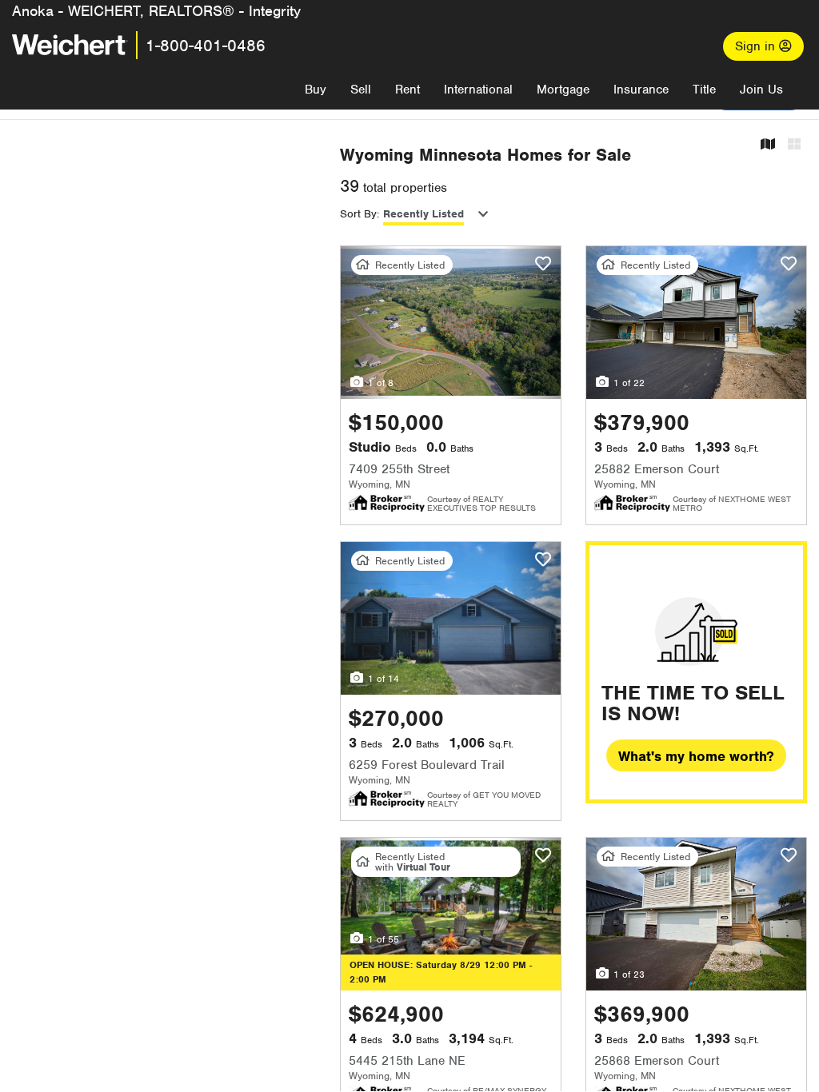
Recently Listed (423, 214)
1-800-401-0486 (206, 45)
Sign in (757, 46)
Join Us (761, 90)
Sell (360, 90)
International (478, 90)
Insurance (641, 90)
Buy (315, 90)
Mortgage (563, 90)
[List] (794, 145)
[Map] (767, 145)
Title (704, 90)
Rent (407, 90)
